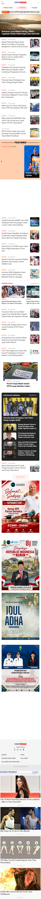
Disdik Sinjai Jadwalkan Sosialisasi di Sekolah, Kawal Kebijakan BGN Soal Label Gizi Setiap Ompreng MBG (15, 236)
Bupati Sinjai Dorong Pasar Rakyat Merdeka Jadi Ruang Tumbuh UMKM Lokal (15, 262)
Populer (34, 8)
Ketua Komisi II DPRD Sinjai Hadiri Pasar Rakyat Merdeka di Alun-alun (15, 249)
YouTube (23, 752)
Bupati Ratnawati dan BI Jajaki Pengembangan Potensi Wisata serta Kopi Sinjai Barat (14, 468)
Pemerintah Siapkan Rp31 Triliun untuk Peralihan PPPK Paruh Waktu (14, 327)
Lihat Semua (34, 283)
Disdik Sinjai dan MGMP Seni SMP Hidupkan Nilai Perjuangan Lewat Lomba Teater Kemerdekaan (15, 223)
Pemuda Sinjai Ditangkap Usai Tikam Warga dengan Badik (13, 81)
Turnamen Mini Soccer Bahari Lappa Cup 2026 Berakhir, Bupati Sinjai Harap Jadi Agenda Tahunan (15, 314)
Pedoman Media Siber (9, 758)
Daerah (4, 299)
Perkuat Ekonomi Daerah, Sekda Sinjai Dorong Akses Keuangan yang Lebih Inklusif (14, 340)
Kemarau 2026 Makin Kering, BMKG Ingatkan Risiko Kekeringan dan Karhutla (20, 33)
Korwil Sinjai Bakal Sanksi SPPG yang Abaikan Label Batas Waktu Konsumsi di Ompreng (18, 385)
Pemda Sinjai (6, 147)
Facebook (15, 752)
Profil (23, 755)
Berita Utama (8, 8)
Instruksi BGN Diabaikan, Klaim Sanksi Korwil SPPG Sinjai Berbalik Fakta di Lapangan (14, 275)
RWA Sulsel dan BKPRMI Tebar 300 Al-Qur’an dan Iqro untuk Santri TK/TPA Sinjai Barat (14, 120)
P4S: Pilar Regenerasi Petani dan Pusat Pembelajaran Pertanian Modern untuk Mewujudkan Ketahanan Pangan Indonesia (14, 353)
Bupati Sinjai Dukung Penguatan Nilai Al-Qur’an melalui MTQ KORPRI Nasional (14, 57)
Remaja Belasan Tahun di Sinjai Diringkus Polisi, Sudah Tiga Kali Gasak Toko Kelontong (28, 427)
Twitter (20, 752)
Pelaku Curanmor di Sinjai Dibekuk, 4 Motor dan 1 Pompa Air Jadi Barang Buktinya (27, 453)
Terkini (22, 8)
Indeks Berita (20, 477)
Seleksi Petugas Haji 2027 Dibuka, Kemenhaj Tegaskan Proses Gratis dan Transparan (15, 95)
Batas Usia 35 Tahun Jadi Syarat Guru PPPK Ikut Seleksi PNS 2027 (15, 107)
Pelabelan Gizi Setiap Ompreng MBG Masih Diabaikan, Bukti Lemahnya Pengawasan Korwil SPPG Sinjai (13, 70)
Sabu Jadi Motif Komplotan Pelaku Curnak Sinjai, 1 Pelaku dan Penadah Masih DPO (27, 444)
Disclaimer (24, 758)
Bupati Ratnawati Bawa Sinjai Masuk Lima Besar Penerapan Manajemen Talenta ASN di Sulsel (15, 44)
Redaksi (4, 755)
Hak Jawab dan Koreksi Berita (11, 762)
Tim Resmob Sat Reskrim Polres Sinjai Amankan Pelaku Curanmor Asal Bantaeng (27, 435)
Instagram (18, 752)
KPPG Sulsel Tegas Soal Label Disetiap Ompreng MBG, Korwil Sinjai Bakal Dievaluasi (14, 133)
